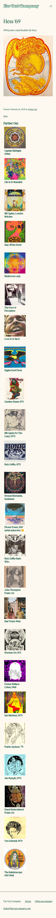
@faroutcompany (44, 901)
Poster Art (32, 109)
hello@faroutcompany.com (17, 908)
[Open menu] (51, 6)
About (28, 901)
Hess (5, 116)
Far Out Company (12, 901)
